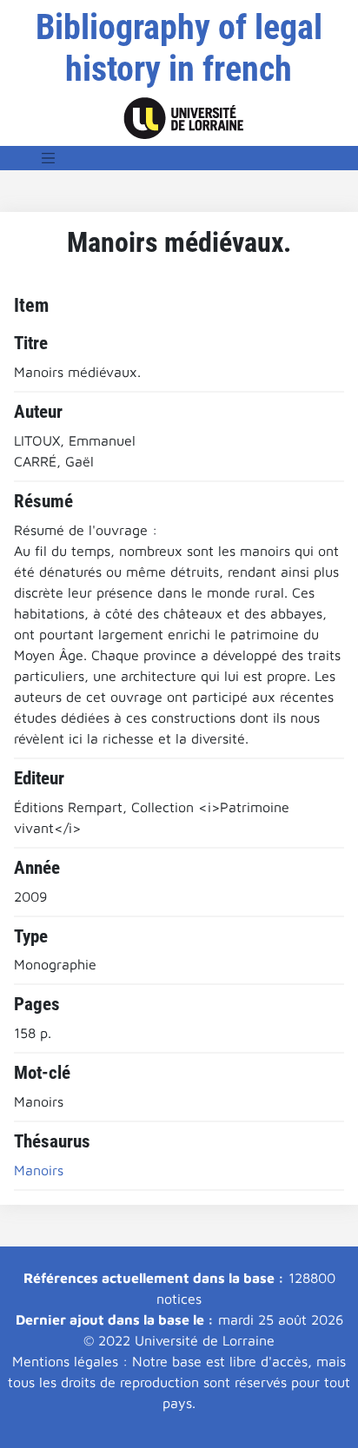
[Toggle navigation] (49, 158)
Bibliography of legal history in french (179, 48)
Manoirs (38, 1170)
